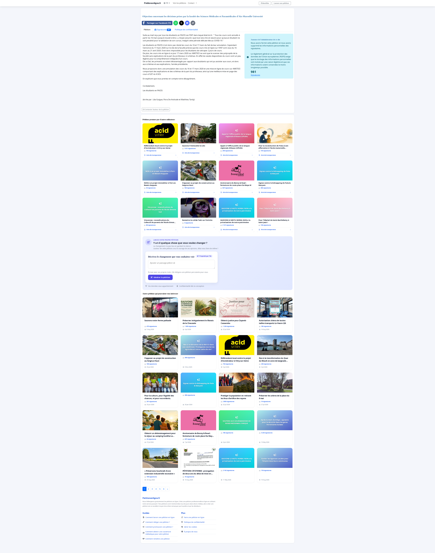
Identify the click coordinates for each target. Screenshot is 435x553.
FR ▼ (168, 3)
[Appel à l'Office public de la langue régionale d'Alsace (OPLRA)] (236, 140)
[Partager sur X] (181, 23)
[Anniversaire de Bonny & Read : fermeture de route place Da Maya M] (236, 178)
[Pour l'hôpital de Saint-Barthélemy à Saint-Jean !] (274, 215)
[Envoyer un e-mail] (187, 23)
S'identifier (265, 3)
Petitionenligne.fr (152, 3)
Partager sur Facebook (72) (159, 23)
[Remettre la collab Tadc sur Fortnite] (198, 214)
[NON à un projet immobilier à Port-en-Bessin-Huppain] (160, 178)
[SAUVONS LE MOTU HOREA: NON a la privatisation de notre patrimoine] (236, 215)
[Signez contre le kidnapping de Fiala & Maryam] (274, 178)
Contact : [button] (192, 3)
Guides (146, 513)
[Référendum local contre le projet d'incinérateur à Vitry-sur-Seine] (160, 140)
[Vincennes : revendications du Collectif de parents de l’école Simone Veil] (160, 215)
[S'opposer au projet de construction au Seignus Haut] (198, 178)
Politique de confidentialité (186, 29)
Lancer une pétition (281, 3)
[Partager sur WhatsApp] (175, 23)
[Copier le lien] (193, 23)
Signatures (163, 29)
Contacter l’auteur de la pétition (157, 109)
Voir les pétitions (179, 3)
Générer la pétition (162, 277)
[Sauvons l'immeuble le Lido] (198, 139)
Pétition (147, 29)
